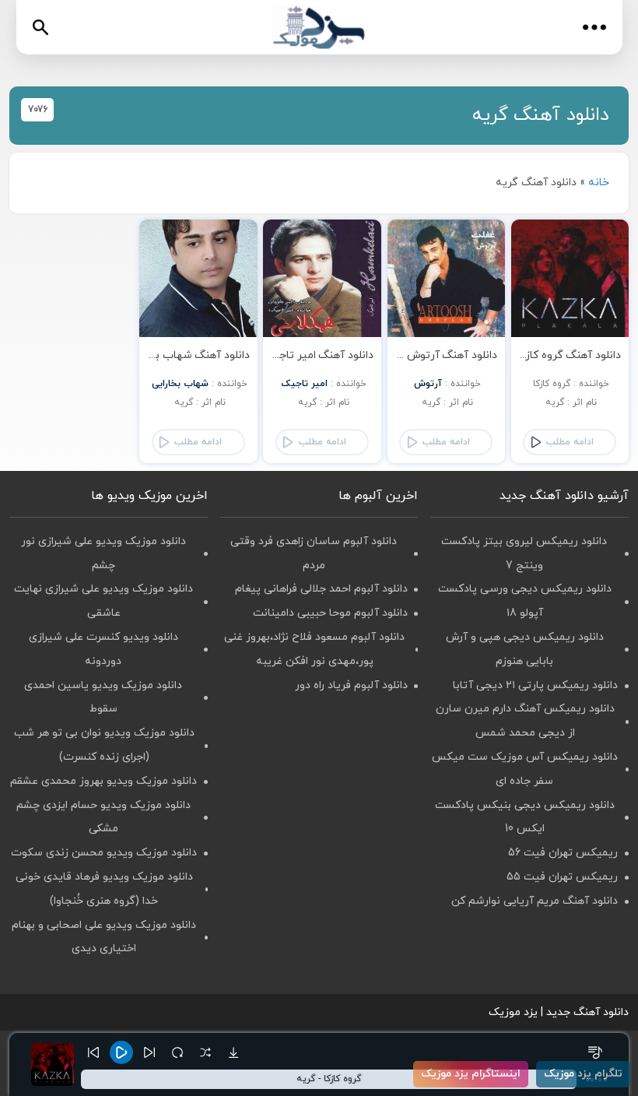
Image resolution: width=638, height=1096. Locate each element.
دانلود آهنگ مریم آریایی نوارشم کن (534, 901)
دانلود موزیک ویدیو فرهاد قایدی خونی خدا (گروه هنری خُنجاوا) (104, 888)
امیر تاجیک (305, 384)
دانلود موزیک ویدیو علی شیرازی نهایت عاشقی (103, 600)
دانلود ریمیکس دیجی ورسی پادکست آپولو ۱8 (525, 600)
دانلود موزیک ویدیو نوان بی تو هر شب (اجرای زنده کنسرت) (104, 744)
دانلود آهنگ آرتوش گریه (439, 355)
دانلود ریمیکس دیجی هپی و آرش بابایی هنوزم (525, 649)
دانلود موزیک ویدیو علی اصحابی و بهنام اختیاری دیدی (104, 937)
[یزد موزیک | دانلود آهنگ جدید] (319, 27)
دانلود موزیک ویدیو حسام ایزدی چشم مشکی (103, 817)
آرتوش (428, 384)
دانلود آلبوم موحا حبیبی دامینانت (330, 613)
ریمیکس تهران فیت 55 (562, 876)
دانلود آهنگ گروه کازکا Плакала (550, 355)
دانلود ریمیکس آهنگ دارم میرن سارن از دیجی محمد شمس (525, 720)
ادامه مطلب (570, 442)
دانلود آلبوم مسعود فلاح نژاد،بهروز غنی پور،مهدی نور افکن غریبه (314, 649)
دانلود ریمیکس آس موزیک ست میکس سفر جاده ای (525, 769)
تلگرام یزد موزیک (583, 1073)
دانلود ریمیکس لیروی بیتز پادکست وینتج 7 (524, 553)
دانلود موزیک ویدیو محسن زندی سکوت (104, 852)
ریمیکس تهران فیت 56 (563, 852)
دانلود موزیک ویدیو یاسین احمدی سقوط (103, 697)
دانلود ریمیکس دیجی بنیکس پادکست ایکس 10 (525, 817)
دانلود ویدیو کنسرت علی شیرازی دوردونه (103, 649)
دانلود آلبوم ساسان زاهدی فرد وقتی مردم (313, 553)
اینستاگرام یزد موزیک (471, 1073)
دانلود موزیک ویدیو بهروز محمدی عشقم (103, 781)
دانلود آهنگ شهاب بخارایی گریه (175, 355)
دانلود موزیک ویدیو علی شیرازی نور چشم (103, 553)
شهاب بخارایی (180, 384)
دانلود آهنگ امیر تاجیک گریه (305, 355)
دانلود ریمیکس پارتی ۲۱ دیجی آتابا (535, 685)
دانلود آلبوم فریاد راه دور (351, 685)
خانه (598, 182)
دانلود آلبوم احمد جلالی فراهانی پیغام (321, 588)
